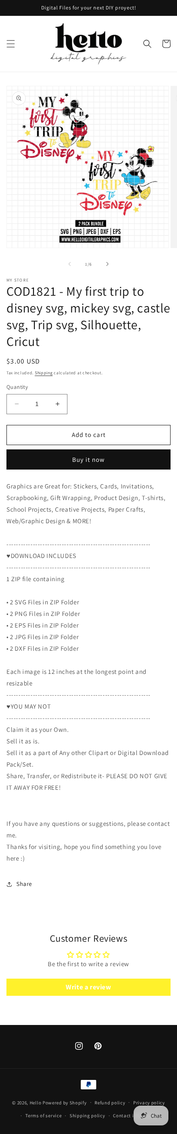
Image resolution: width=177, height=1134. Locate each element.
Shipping (44, 373)
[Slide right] (107, 264)
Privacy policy (149, 1103)
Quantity (17, 387)
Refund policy (110, 1103)
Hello (36, 1102)
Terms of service (43, 1116)
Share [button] (24, 884)
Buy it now (88, 459)
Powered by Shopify (65, 1102)
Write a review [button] (88, 986)
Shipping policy (87, 1116)
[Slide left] (69, 264)
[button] (10, 43)
